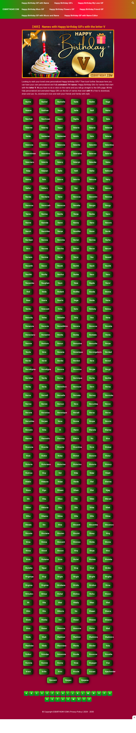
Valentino (45, 153)
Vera (44, 352)
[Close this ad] (134, 717)
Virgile (92, 577)
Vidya (60, 482)
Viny (76, 551)
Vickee (108, 447)
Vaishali (29, 119)
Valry (108, 179)
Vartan (76, 249)
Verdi (44, 361)
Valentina (109, 145)
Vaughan (45, 283)
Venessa (93, 326)
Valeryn (76, 162)
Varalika (76, 231)
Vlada (28, 637)
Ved (28, 292)
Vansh (28, 231)
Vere (92, 361)
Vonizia (28, 663)
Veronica (45, 413)
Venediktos (61, 326)
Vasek (60, 266)
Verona (28, 413)
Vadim (92, 102)
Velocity (29, 318)
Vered (108, 361)
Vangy (108, 205)
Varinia (92, 240)
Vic (92, 438)
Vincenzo (109, 525)
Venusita (93, 343)
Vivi (60, 620)
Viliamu (44, 516)
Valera (60, 153)
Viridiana (61, 585)
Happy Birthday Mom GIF (33, 9)
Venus (60, 343)
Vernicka (109, 395)
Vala (108, 119)
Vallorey (108, 171)
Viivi (92, 490)
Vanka (92, 214)
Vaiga (60, 110)
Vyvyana (84, 680)
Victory (108, 464)
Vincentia (93, 525)
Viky (60, 507)
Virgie (76, 577)
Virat (92, 568)
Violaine (45, 559)
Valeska (92, 162)
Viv (76, 611)
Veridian (29, 378)
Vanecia (76, 197)
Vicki (28, 456)
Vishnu (76, 594)
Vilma (107, 516)
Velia (60, 309)
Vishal (60, 594)
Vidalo (28, 482)
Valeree (92, 153)
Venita (60, 335)
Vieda (76, 482)
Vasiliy (44, 274)
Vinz (108, 551)
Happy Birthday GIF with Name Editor (81, 15)
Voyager (93, 663)
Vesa (60, 421)
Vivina (92, 628)
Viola (28, 559)
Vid (60, 473)
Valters (44, 188)
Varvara (28, 257)
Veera (44, 300)
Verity (28, 387)
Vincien (60, 533)
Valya (60, 188)
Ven (92, 318)
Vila (76, 507)
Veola (28, 352)
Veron (108, 404)
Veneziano (29, 335)
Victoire (92, 456)
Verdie (60, 361)
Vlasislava (61, 646)
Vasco (44, 266)
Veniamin (45, 335)
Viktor (28, 507)
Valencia (29, 145)
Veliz (76, 309)
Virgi (44, 577)
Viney (91, 533)
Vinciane (45, 533)
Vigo (44, 490)
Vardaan (29, 240)
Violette (29, 568)
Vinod (44, 551)
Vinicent (61, 542)
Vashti (76, 266)
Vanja (75, 214)
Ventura (45, 343)
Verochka (93, 404)
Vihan (76, 490)
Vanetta (76, 205)
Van (76, 188)
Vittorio (60, 611)
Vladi (44, 637)
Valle (60, 171)
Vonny (60, 663)
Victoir (76, 456)
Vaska (76, 274)
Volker (28, 654)
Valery (60, 162)
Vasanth (29, 266)
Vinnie (108, 542)
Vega (76, 300)
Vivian (76, 620)
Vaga (108, 102)
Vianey (108, 430)
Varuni (108, 249)
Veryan (44, 421)
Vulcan (92, 671)
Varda (107, 231)
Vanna (28, 223)
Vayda (92, 283)
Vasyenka (29, 283)
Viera (28, 490)
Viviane (108, 620)
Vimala (28, 525)
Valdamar (45, 136)
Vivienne (77, 628)
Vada (76, 102)
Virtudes (29, 594)
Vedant (60, 292)
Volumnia (61, 654)
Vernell (44, 395)
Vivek (28, 620)
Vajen (60, 119)
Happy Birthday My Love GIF (90, 3)
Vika (44, 499)
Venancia (29, 326)
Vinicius (76, 542)
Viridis (76, 585)
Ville (92, 516)
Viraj (76, 568)
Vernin (44, 404)
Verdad (108, 352)
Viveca (108, 611)
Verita (92, 378)
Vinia (28, 542)
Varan (92, 231)
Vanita (60, 214)
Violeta (92, 559)
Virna (107, 585)
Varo (28, 249)
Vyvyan (68, 680)
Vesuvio (29, 430)
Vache (28, 102)
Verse (108, 413)
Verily (44, 378)
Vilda (92, 507)
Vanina (44, 214)
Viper (44, 568)
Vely (76, 318)
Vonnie (44, 663)
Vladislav (29, 646)
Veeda (92, 292)
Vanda (28, 197)
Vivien (44, 628)
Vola (108, 646)
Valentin (93, 145)
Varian (76, 240)
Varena (44, 240)
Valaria (76, 128)
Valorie (76, 179)
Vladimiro (109, 637)
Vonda (76, 654)
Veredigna (45, 369)
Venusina (77, 343)
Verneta (76, 395)
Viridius (92, 585)
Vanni (60, 223)
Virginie (44, 585)
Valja (28, 171)
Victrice (28, 473)
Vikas (60, 499)
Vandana (45, 197)
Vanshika (45, 231)
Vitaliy (76, 602)
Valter (28, 188)
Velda (28, 309)
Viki (76, 499)
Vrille (44, 671)
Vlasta (76, 646)
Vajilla (76, 119)
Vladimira (93, 637)
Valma (28, 179)
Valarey (44, 128)
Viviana (92, 620)
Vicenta (44, 447)
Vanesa (108, 197)
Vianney (61, 438)
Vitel (108, 602)
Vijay (108, 490)
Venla (107, 335)
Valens (44, 145)
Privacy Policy (76, 712)
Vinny (28, 551)
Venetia (108, 326)
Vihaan (60, 490)
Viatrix (76, 438)
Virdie (108, 568)
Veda (44, 292)
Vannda (44, 223)
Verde (28, 361)
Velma (108, 309)
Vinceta (28, 533)
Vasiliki (28, 274)
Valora (60, 179)
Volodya (45, 654)
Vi (60, 430)
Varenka (61, 240)
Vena (108, 318)
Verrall (76, 413)
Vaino (107, 110)
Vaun (60, 283)
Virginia (28, 585)
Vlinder (92, 646)
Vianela (92, 430)
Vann (108, 214)
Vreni (28, 671)
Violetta (108, 559)
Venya (108, 343)
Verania (60, 352)
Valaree (28, 128)
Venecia (45, 326)
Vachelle (61, 102)
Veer (28, 300)
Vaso (92, 274)
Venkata (93, 335)
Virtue (44, 594)
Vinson (60, 551)
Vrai (108, 663)
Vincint (76, 533)
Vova (76, 663)
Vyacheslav (109, 671)
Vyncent (53, 680)
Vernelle (61, 395)
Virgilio (108, 577)
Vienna (108, 482)
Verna (108, 387)
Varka (107, 240)
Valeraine (77, 153)
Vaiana (28, 110)
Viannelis (45, 438)
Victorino (77, 464)
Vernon (60, 404)
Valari (60, 128)
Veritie (108, 378)
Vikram (108, 499)
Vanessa (29, 205)
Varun (92, 249)
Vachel (44, 102)
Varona (44, 249)
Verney (92, 395)
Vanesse (61, 205)
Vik (28, 499)
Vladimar (61, 637)
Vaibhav (44, 110)
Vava (76, 283)
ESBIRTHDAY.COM (11, 9)
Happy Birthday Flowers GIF (61, 9)
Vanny (76, 223)
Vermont (77, 387)
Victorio (92, 464)
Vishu (92, 594)
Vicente (60, 447)
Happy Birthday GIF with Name (35, 3)
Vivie (28, 628)
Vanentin (93, 197)
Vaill (92, 110)
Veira (107, 300)
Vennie (28, 343)
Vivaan (92, 611)
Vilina (60, 516)
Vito (44, 611)
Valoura (92, 179)
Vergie (92, 369)
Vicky (60, 456)
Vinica (44, 542)
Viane (76, 430)
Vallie (91, 171)
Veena (108, 292)
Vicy (44, 473)
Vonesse (93, 654)
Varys (75, 257)
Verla (44, 387)
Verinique (77, 378)
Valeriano (29, 162)
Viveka (44, 620)
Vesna (76, 421)
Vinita (92, 542)
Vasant (108, 257)
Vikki (92, 499)
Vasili (92, 266)
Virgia (60, 577)
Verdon (76, 361)
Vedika (76, 292)
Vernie (28, 404)
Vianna (28, 438)
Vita (44, 602)
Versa (92, 413)
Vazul (107, 283)
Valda (28, 136)
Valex (107, 162)
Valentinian (29, 153)
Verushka (29, 421)
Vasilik (108, 266)
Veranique (77, 352)
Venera (76, 326)
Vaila (76, 110)
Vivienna (61, 628)
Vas (92, 257)
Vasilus (60, 274)
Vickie (44, 456)
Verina (60, 378)
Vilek (108, 507)
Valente (76, 145)
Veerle (60, 300)
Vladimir (77, 637)
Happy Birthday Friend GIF (91, 9)
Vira (60, 568)
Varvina (44, 257)
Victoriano (45, 464)
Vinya (92, 551)
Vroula (76, 671)
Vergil (108, 369)
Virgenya (29, 577)
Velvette (61, 318)
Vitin (28, 611)
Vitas (92, 602)
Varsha (60, 249)
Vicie (92, 447)
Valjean (44, 171)
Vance (108, 188)
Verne (28, 395)
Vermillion (61, 387)
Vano (92, 223)
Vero (76, 404)
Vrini (60, 671)
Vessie (108, 421)
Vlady (44, 646)
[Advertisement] (68, 726)
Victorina (61, 464)
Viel (92, 482)
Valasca (108, 128)
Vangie (92, 205)
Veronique (61, 413)
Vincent (76, 525)
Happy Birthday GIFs (63, 3)
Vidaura (44, 482)
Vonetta (108, 654)
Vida (76, 473)
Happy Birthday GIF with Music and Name (40, 15)
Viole (60, 559)
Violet (76, 559)
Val (92, 119)
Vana (92, 188)
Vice (108, 438)
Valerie (44, 162)
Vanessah (45, 205)
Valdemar (61, 136)
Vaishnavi (45, 119)
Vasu (108, 274)
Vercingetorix (93, 352)
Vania (28, 214)
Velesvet (45, 309)
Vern (92, 387)
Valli (76, 171)
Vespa (92, 421)
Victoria (28, 464)
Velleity (92, 309)
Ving (108, 533)
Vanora (108, 223)
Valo (44, 179)
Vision (108, 594)
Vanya (60, 231)
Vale (92, 136)
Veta (44, 430)
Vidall (107, 473)
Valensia (61, 145)
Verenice (77, 369)
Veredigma (29, 369)
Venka (76, 335)
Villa (76, 516)
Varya (60, 257)
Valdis (76, 136)
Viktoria (44, 507)
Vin (44, 525)
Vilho (28, 516)
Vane (60, 197)
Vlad (108, 628)
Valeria (108, 153)
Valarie (92, 128)
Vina (60, 525)
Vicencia (29, 447)
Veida (92, 300)
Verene (60, 369)
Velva (44, 318)
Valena (108, 136)
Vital (60, 602)
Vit (28, 602)
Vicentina (77, 447)
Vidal (92, 473)
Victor (108, 456)
